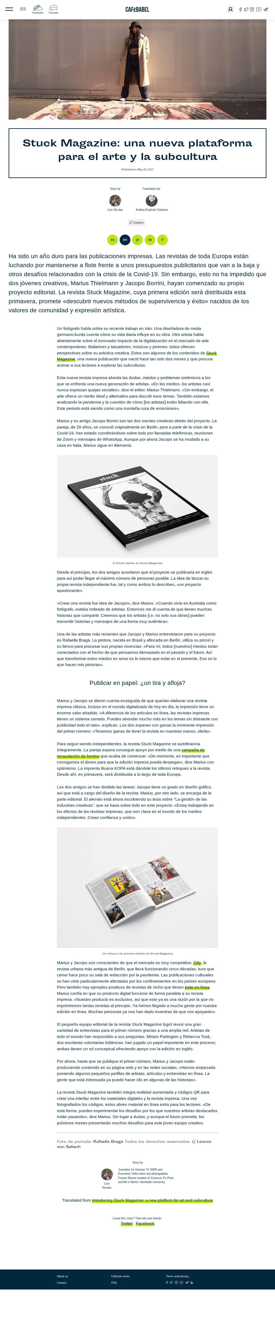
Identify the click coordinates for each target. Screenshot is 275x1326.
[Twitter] (246, 9)
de (150, 240)
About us (62, 1276)
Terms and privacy (177, 1276)
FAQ (114, 1282)
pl (137, 240)
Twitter (127, 1223)
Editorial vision (120, 1276)
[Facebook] (240, 9)
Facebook (145, 1223)
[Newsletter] (265, 9)
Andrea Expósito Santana (152, 209)
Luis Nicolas (115, 209)
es (23, 9)
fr (162, 240)
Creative (138, 222)
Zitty (197, 962)
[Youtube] (258, 9)
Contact (62, 1282)
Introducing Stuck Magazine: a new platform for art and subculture (152, 1200)
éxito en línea (197, 987)
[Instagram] (252, 9)
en (125, 240)
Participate (37, 12)
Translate (53, 12)
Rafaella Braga (108, 1142)
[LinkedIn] (192, 1282)
